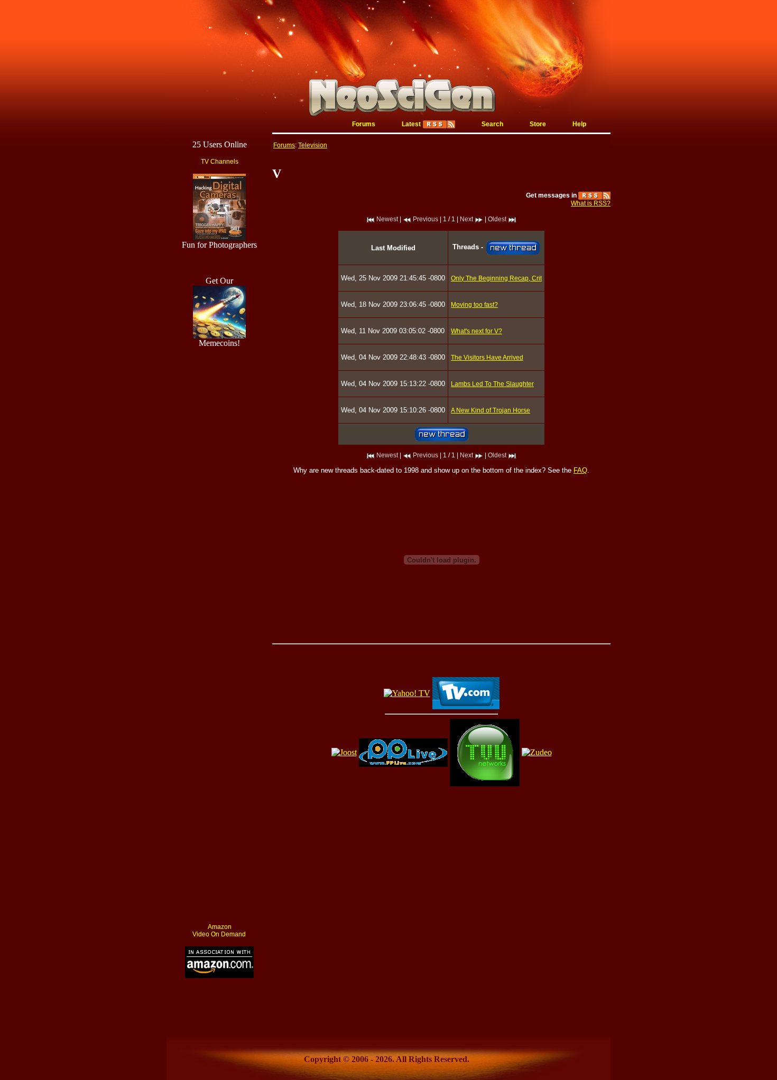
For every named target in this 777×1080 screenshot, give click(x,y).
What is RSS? (590, 203)
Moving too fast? (474, 304)
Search (492, 124)
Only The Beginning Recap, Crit (496, 278)
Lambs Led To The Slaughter (492, 384)
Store (538, 124)
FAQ (580, 470)
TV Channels (219, 161)
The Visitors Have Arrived (487, 357)
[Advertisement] (219, 756)
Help (579, 124)
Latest (411, 124)
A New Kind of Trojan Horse (490, 410)
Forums (363, 124)
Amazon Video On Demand (219, 930)
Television (312, 145)
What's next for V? (476, 331)
